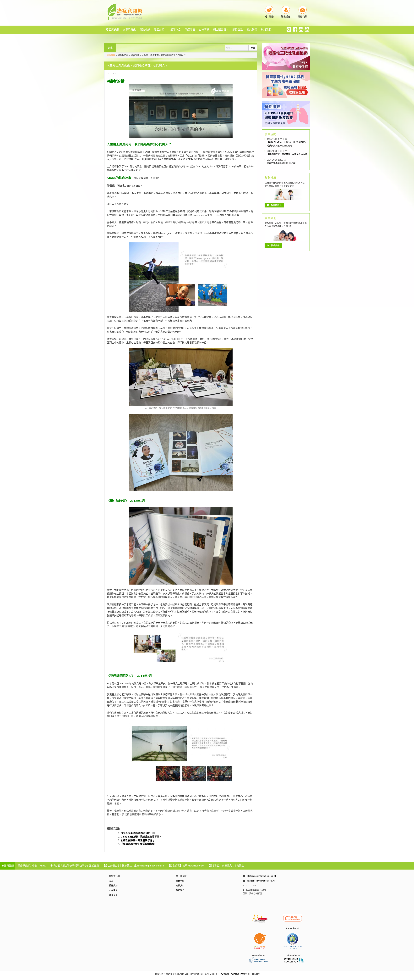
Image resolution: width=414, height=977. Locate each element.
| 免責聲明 (245, 974)
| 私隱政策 (225, 974)
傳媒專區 (190, 29)
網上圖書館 (219, 29)
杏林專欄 (204, 29)
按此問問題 (276, 205)
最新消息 (175, 29)
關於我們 (252, 29)
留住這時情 (117, 500)
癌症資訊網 (112, 29)
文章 (111, 881)
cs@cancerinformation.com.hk (261, 881)
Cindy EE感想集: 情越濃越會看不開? (141, 836)
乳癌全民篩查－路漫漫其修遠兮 (138, 840)
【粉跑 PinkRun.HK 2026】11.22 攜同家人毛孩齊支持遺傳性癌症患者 (287, 144)
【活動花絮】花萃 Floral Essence (186, 865)
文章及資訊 (129, 29)
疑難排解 (145, 29)
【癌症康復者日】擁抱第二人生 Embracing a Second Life (133, 865)
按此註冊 (275, 245)
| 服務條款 (235, 974)
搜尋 (253, 48)
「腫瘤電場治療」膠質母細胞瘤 (138, 844)
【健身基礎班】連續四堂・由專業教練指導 (287, 154)
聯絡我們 (266, 29)
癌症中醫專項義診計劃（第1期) (281, 163)
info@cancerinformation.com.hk (261, 876)
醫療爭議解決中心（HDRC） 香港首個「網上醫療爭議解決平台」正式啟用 (58, 865)
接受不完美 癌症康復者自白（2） (139, 833)
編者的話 (117, 81)
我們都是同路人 (120, 675)
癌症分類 (159, 29)
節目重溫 (237, 29)
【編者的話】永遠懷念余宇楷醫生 (225, 865)
